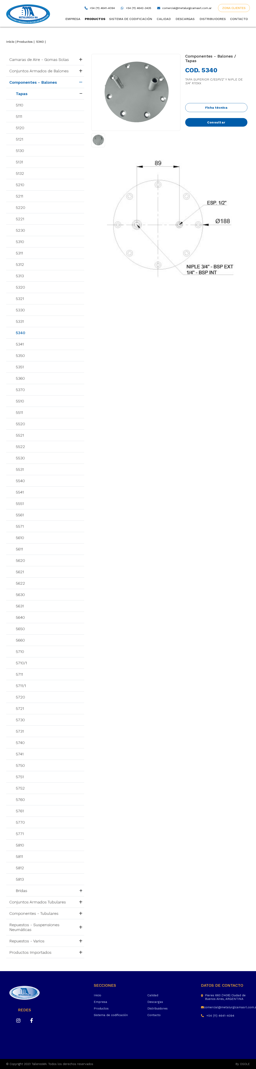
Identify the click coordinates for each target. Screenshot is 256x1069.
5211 (19, 196)
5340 (20, 332)
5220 (20, 207)
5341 (20, 344)
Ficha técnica (216, 107)
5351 (20, 367)
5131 (19, 162)
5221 (20, 219)
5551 (20, 503)
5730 (20, 719)
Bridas (21, 890)
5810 (20, 845)
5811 (19, 856)
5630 (20, 594)
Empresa (72, 19)
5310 (20, 241)
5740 (20, 742)
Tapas (21, 93)
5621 (20, 571)
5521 (20, 435)
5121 (19, 139)
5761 (20, 811)
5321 (20, 298)
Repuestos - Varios (26, 941)
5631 (20, 606)
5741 (20, 754)
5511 (19, 412)
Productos (95, 19)
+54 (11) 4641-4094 (102, 8)
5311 (19, 253)
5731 (20, 731)
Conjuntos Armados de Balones (39, 71)
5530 (20, 458)
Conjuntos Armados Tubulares (37, 902)
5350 (20, 355)
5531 (20, 469)
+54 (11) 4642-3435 (138, 8)
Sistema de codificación (130, 19)
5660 (20, 640)
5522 (20, 446)
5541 (20, 492)
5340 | (41, 42)
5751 (20, 776)
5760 (20, 799)
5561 (20, 515)
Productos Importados (30, 952)
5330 (20, 310)
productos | (25, 42)
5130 (20, 150)
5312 (20, 264)
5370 (20, 389)
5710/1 (21, 663)
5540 (20, 480)
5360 (20, 378)
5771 (20, 833)
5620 (20, 560)
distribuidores (213, 19)
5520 (20, 423)
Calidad (164, 19)
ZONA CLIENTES (234, 8)
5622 (20, 583)
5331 (20, 321)
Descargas (185, 19)
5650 (20, 628)
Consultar (216, 122)
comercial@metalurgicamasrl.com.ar (187, 8)
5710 (20, 651)
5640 (20, 617)
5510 (20, 401)
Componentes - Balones (33, 82)
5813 (20, 879)
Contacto (239, 19)
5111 (19, 116)
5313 (20, 275)
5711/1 (21, 685)
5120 (20, 127)
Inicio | (11, 42)
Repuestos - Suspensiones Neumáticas (34, 927)
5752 (20, 788)
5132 (20, 173)
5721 (20, 708)
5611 (19, 549)
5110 (19, 105)
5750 (20, 765)
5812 (20, 867)
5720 (20, 697)
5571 (20, 526)
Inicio (97, 995)
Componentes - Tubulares (33, 913)
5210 (20, 184)
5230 (20, 230)
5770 (20, 822)
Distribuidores (157, 1008)
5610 (20, 537)
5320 (20, 287)
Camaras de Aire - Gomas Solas (39, 59)
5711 (19, 674)
